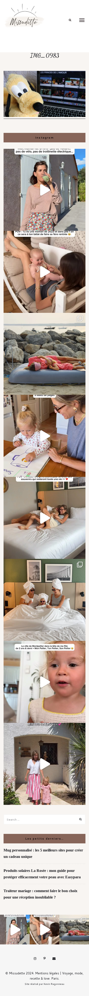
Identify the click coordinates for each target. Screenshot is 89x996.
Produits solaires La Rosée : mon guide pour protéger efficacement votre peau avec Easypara (42, 874)
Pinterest (44, 958)
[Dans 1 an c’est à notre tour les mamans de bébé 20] (44, 272)
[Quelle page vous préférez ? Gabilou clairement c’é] (44, 436)
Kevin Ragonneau (54, 984)
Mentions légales (47, 973)
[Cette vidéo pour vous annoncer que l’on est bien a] (44, 682)
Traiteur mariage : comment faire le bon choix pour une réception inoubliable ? (40, 894)
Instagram (35, 958)
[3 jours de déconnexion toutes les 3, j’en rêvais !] (44, 518)
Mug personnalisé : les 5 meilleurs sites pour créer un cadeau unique (43, 853)
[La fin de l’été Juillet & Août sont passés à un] (44, 354)
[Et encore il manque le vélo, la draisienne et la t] (44, 190)
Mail (54, 958)
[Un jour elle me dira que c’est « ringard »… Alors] (44, 764)
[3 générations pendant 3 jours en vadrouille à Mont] (44, 600)
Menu (81, 20)
